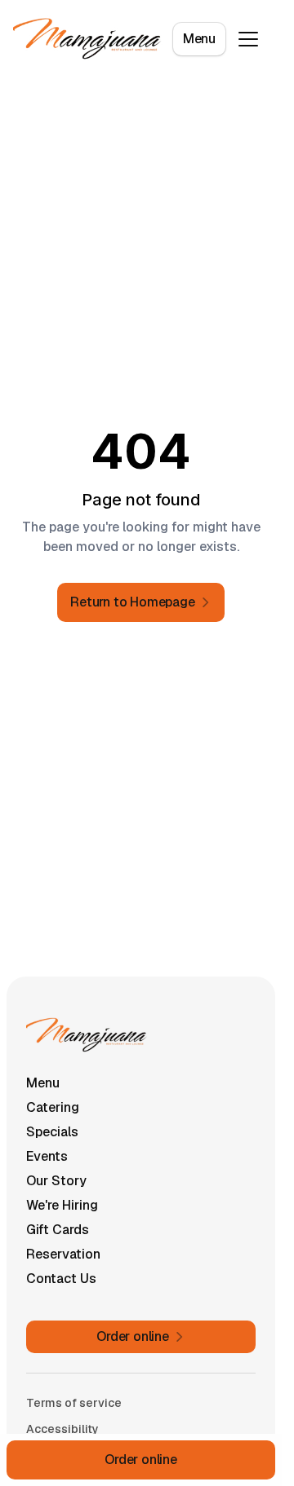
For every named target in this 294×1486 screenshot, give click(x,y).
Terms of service (74, 1403)
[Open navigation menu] (248, 39)
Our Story (56, 1180)
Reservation (63, 1254)
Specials (52, 1131)
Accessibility (62, 1429)
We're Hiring (62, 1205)
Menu (199, 38)
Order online (141, 1459)
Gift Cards (57, 1229)
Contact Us (61, 1278)
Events (47, 1156)
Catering (52, 1107)
